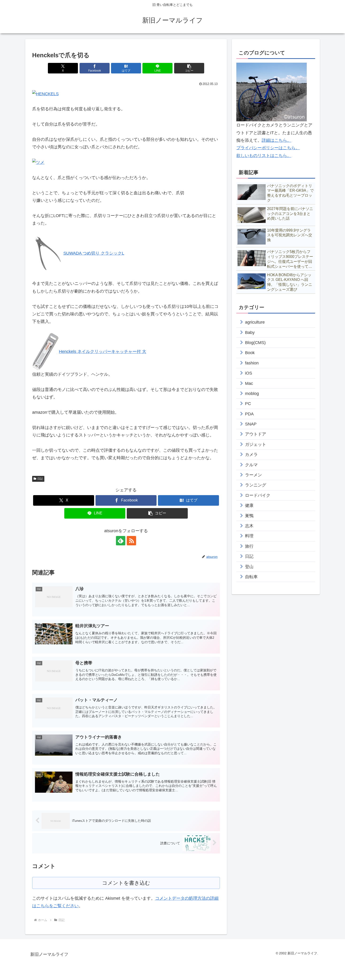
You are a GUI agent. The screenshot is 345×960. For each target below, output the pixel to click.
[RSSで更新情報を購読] (131, 540)
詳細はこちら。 (276, 140)
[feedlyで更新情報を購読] (120, 540)
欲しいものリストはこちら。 (263, 155)
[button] (189, 68)
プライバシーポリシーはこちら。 (268, 147)
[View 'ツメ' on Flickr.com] (38, 162)
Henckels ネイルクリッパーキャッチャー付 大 (102, 351)
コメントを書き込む (126, 883)
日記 (40, 478)
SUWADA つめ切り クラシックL (93, 253)
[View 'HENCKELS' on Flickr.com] (45, 93)
